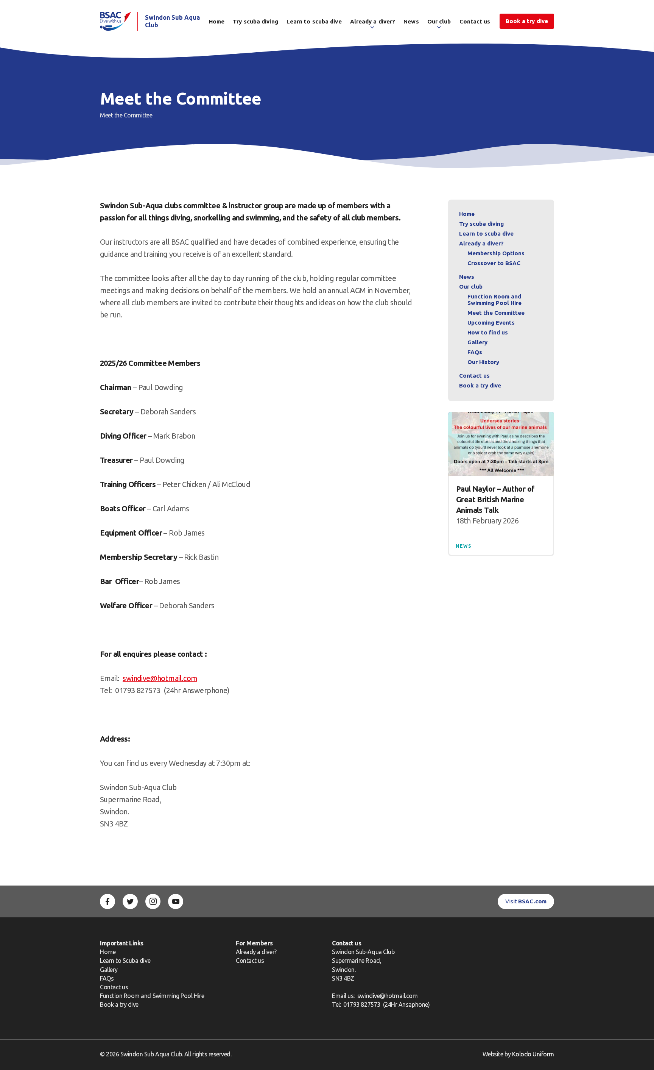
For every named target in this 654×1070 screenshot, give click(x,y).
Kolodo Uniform (533, 1054)
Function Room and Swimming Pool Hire (494, 299)
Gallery (477, 342)
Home (216, 21)
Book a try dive (119, 1004)
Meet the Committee (496, 312)
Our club (439, 21)
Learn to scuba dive (314, 21)
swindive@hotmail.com (160, 678)
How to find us (487, 332)
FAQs (474, 352)
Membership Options (496, 253)
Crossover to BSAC (493, 263)
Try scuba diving (255, 21)
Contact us (474, 21)
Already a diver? (373, 21)
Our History (483, 362)
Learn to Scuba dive (125, 960)
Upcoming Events (491, 322)
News (411, 21)
